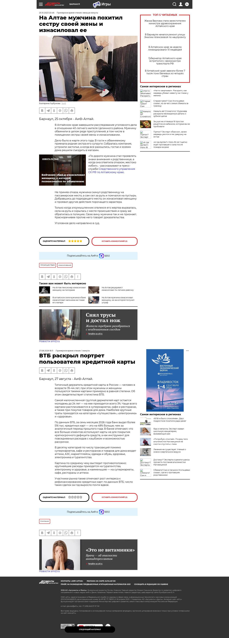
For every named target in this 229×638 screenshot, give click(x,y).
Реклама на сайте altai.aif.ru (101, 581)
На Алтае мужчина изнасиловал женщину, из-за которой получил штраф (118, 300)
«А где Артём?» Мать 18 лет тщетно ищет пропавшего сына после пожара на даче (170, 144)
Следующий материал (90, 629)
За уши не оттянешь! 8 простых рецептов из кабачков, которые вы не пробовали (171, 124)
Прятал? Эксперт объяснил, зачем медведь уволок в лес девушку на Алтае (170, 134)
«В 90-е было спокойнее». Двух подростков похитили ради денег (169, 419)
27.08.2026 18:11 (46, 350)
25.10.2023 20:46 (46, 13)
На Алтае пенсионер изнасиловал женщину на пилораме (69, 288)
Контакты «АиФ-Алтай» (72, 581)
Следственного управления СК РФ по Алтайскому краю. (111, 170)
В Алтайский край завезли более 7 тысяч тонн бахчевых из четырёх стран (165, 73)
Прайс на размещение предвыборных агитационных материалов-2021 (96, 584)
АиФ (64, 103)
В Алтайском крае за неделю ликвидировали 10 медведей (165, 48)
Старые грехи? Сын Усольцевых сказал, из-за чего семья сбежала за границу (170, 103)
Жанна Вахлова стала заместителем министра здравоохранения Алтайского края (165, 23)
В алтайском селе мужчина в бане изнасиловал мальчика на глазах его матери (69, 300)
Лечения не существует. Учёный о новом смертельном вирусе (169, 450)
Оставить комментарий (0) (114, 241)
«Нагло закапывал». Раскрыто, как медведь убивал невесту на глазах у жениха (170, 93)
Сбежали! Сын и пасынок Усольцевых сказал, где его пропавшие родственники (171, 472)
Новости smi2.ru (49, 341)
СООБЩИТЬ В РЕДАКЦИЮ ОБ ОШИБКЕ (151, 584)
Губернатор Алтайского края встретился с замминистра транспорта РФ (164, 61)
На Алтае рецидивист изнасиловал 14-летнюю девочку (118, 288)
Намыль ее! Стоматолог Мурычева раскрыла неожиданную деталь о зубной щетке (170, 113)
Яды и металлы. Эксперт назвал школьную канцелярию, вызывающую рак (168, 431)
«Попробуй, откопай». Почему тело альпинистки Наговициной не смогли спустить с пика (170, 441)
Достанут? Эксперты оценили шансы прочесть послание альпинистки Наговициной (171, 462)
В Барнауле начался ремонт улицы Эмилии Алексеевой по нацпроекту (165, 36)
